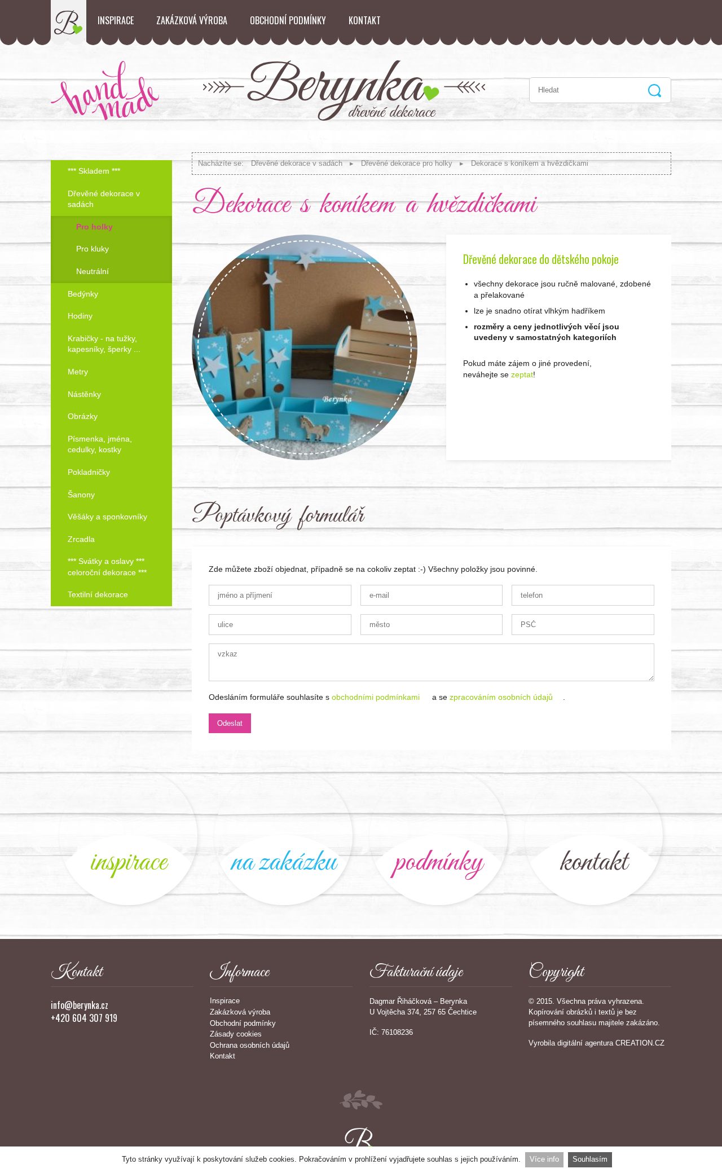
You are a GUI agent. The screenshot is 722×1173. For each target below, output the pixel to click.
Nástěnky (84, 394)
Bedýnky (83, 293)
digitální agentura (585, 1043)
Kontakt (365, 20)
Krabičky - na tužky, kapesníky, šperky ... (104, 344)
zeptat (522, 374)
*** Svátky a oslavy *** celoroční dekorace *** (107, 567)
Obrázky (83, 416)
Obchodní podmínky (288, 20)
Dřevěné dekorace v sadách (296, 163)
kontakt (594, 836)
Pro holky (94, 226)
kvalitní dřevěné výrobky (438, 836)
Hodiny (80, 315)
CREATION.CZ (639, 1043)
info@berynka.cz (79, 1005)
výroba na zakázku (283, 836)
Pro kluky (92, 248)
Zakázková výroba (191, 20)
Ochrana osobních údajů (249, 1045)
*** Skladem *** (94, 170)
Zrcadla (81, 539)
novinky (128, 836)
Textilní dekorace (98, 594)
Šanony (81, 494)
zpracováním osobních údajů (501, 697)
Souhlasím (590, 1159)
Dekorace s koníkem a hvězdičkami (529, 163)
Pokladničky (89, 472)
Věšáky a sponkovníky (107, 516)
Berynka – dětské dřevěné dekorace (68, 22)
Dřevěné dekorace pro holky (406, 163)
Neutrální (92, 271)
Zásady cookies (236, 1034)
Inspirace (116, 20)
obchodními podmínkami (376, 697)
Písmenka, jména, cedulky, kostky (100, 444)
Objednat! (640, 432)
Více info (544, 1159)
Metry (78, 371)
